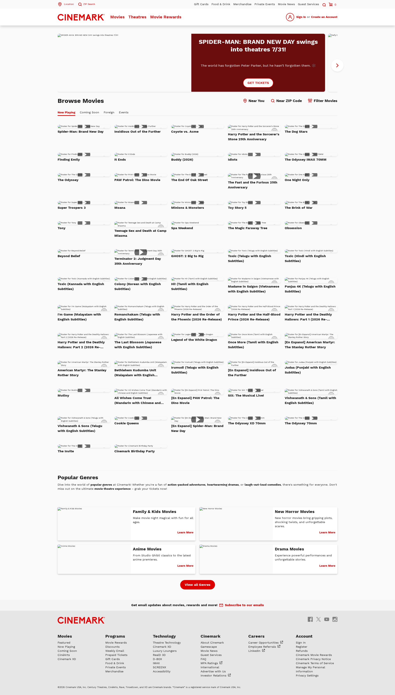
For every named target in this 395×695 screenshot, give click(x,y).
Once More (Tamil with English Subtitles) (253, 344)
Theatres (137, 16)
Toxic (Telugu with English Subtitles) (249, 258)
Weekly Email (114, 650)
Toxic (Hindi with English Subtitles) (305, 258)
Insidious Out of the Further (137, 131)
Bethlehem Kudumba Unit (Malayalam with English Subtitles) (135, 373)
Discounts (112, 646)
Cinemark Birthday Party (134, 451)
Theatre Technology (167, 642)
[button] (324, 4)
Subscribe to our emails (244, 605)
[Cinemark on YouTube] (326, 619)
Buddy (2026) (182, 159)
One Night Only (297, 180)
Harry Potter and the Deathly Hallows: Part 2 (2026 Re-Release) (81, 345)
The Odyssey (68, 180)
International (210, 667)
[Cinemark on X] (318, 619)
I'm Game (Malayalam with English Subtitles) (79, 316)
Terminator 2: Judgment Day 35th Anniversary (137, 261)
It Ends (120, 159)
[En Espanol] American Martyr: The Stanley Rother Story (310, 344)
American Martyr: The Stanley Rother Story (82, 372)
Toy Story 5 (237, 208)
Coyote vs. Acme (185, 131)
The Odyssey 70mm (301, 423)
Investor (214, 675)
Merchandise (242, 4)
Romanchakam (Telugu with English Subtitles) (137, 316)
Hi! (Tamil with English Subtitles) (189, 286)
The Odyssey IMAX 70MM (305, 159)
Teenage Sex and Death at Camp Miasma (140, 233)
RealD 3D (159, 655)
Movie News (286, 4)
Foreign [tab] (109, 112)
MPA (210, 663)
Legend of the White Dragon (194, 340)
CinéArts (64, 655)
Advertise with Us (213, 671)
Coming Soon (67, 650)
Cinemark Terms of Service (315, 663)
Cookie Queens (126, 423)
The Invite (66, 451)
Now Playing (66, 646)
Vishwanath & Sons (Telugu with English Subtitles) (80, 428)
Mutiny (63, 395)
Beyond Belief (69, 256)
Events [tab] (123, 112)
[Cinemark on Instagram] (334, 619)
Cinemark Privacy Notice (313, 659)
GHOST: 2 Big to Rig (187, 256)
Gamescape (209, 646)
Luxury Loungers (165, 650)
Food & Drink (220, 4)
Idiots (232, 159)
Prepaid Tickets (116, 655)
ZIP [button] (89, 4)
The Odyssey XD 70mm (247, 423)
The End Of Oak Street (189, 180)
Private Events (264, 4)
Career (264, 642)
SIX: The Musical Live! (246, 395)
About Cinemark (212, 642)
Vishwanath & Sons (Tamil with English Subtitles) (310, 400)
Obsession (293, 228)
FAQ (203, 659)
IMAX (156, 663)
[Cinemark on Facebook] (310, 619)
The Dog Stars (296, 131)
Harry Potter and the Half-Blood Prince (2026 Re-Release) (254, 316)
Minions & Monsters (187, 208)
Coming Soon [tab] (89, 112)
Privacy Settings (307, 675)
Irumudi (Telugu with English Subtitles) (194, 369)
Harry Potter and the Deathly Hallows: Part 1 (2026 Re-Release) (308, 317)
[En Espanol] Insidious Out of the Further (252, 372)
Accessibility (161, 671)
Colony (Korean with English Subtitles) (137, 286)
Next (337, 65)
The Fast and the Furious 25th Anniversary (252, 184)
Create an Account (324, 17)
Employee (262, 646)
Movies (117, 16)
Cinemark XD (67, 659)
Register (301, 646)
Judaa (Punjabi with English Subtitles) (308, 369)
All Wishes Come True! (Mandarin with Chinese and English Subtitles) (137, 400)
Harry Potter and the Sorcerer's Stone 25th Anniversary (253, 136)
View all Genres (197, 585)
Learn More (185, 532)
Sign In (301, 17)
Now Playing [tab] (66, 112)
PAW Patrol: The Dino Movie (137, 180)
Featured (64, 642)
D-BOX (157, 659)
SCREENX (159, 667)
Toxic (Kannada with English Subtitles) (81, 286)
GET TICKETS (258, 83)
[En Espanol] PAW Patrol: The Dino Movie (195, 400)
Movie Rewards (165, 16)
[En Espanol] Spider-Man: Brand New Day (197, 428)
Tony (61, 228)
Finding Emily (69, 159)
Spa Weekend (182, 228)
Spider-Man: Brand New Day (80, 131)
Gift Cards (201, 4)
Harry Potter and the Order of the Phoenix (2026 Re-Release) (196, 316)
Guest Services (308, 4)
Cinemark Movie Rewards (314, 655)
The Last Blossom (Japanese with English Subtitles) (137, 344)
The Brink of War (299, 208)
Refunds (302, 650)
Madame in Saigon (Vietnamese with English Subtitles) (253, 288)
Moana (119, 208)
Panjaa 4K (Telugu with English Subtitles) (310, 288)
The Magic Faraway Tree (247, 228)
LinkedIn (254, 650)
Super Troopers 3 (72, 208)
